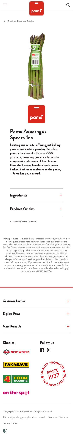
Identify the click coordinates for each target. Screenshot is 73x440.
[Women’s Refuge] (5, 431)
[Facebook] (42, 350)
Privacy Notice (10, 423)
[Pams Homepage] (36, 8)
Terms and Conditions (58, 417)
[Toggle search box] (66, 5)
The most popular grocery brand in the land (24, 417)
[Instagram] (49, 350)
